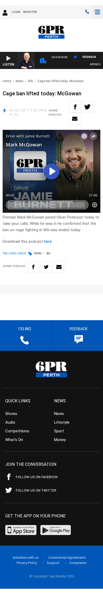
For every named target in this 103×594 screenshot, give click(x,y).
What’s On (14, 439)
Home (7, 81)
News (20, 81)
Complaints (78, 563)
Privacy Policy (27, 563)
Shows (11, 413)
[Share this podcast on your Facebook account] (75, 107)
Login (16, 12)
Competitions (17, 431)
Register (30, 12)
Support (53, 563)
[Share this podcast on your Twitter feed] (87, 107)
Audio (10, 422)
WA (30, 81)
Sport (59, 431)
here (48, 241)
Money (60, 439)
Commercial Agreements (67, 558)
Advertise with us (26, 558)
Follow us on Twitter (36, 490)
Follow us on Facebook (37, 477)
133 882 (87, 11)
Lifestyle (61, 422)
